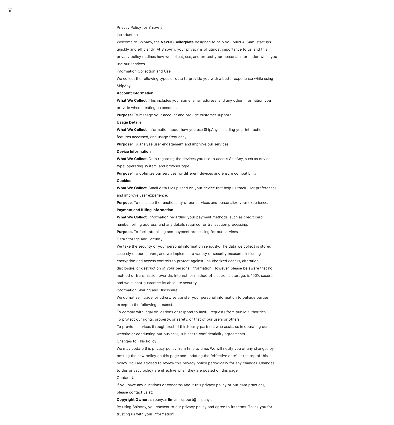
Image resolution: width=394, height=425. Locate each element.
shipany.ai (158, 399)
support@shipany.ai (196, 399)
